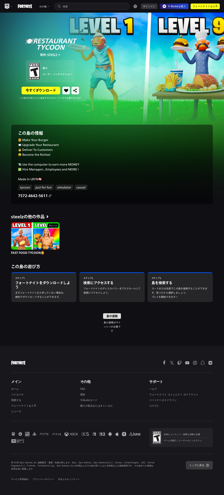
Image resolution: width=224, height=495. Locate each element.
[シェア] (75, 90)
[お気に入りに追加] (66, 90)
